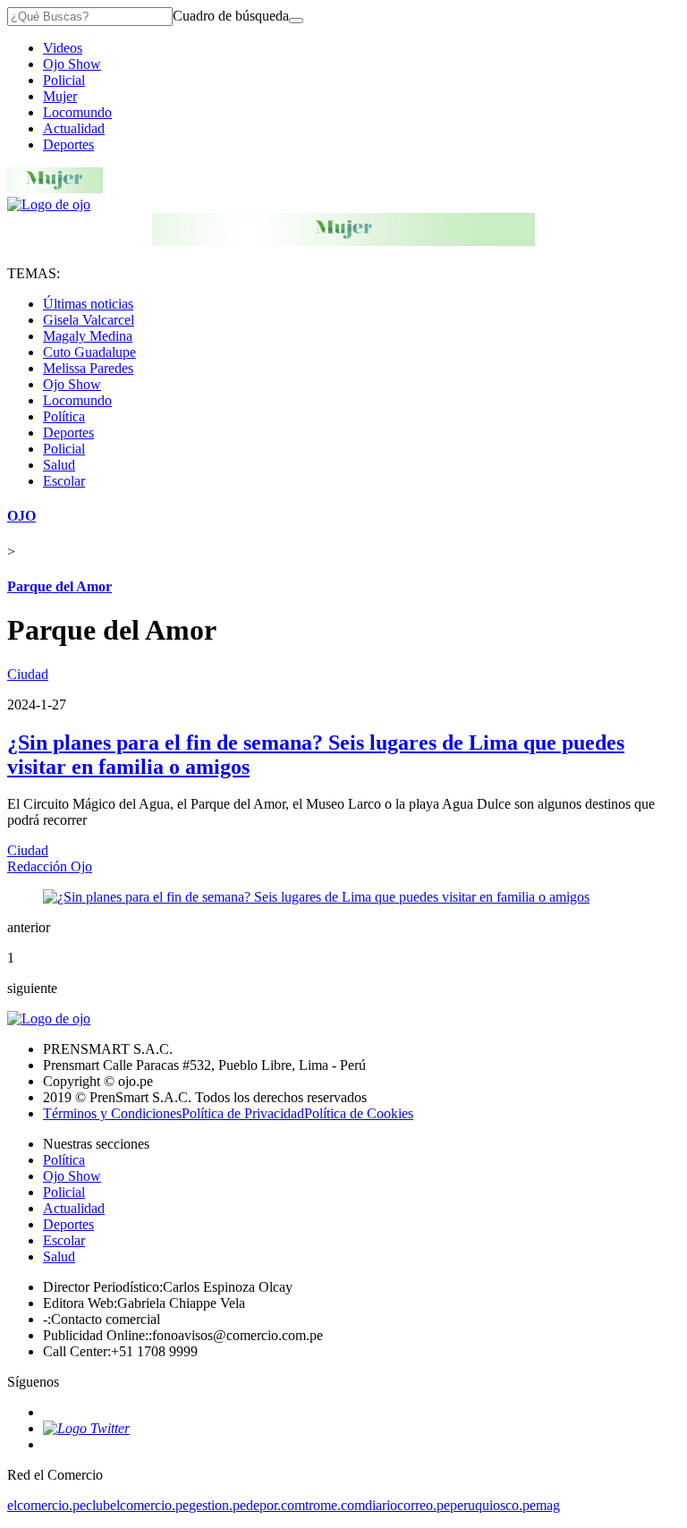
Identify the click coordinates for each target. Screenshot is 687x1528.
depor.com (275, 1505)
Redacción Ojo (49, 866)
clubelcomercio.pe (137, 1505)
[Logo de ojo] (48, 204)
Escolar (64, 480)
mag (548, 1505)
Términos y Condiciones (112, 1113)
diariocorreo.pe (407, 1505)
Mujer (60, 96)
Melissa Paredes (88, 368)
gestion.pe (217, 1505)
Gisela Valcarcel (88, 319)
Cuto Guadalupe (89, 352)
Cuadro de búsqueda (231, 15)
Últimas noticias (88, 303)
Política (64, 416)
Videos (62, 47)
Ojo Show (72, 64)
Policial (64, 80)
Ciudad (27, 674)
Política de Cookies (358, 1113)
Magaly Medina (87, 336)
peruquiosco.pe (493, 1505)
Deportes (68, 144)
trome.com (335, 1505)
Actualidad (74, 128)
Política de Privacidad (243, 1113)
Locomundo (77, 112)
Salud (59, 464)
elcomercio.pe (46, 1505)
